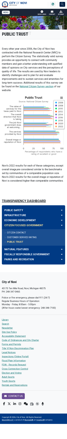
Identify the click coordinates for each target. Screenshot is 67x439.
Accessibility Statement (14, 336)
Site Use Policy (9, 332)
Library (5, 320)
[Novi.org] (37, 403)
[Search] (62, 4)
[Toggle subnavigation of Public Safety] (62, 210)
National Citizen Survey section (36, 86)
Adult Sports (8, 377)
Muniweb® (28, 420)
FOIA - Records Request (14, 364)
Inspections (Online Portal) (15, 356)
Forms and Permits (11, 344)
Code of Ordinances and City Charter (20, 340)
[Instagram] (20, 403)
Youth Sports (8, 381)
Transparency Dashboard (24, 201)
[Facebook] (4, 403)
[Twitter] (9, 403)
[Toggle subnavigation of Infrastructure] (62, 215)
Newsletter (7, 328)
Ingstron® (40, 420)
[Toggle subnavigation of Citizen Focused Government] (62, 225)
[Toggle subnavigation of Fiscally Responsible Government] (62, 254)
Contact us (15, 396)
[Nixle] (26, 403)
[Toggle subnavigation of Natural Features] (62, 249)
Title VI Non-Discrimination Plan (18, 348)
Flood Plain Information (14, 360)
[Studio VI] (31, 403)
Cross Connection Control (15, 369)
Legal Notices (9, 352)
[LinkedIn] (14, 403)
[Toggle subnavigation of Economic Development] (62, 220)
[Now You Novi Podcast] (42, 403)
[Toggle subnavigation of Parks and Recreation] (62, 259)
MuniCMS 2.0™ (8, 420)
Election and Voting (12, 373)
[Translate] (53, 4)
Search (5, 324)
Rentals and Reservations (14, 385)
